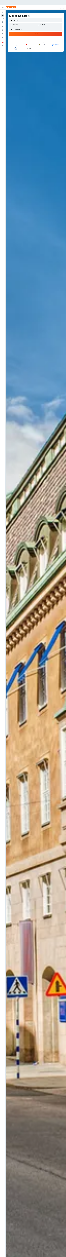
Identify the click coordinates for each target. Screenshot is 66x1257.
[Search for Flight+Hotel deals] (3, 22)
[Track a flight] (3, 30)
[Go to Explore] (3, 26)
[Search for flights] (3, 12)
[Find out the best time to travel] (3, 33)
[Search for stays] (3, 15)
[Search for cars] (3, 18)
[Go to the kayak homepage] (11, 7)
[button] (3, 7)
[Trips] (3, 37)
